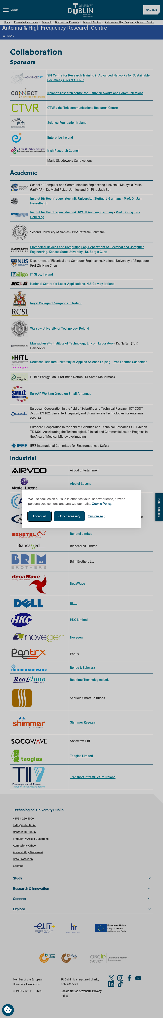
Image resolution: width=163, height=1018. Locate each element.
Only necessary (69, 516)
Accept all (40, 516)
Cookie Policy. (102, 503)
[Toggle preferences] (8, 1010)
